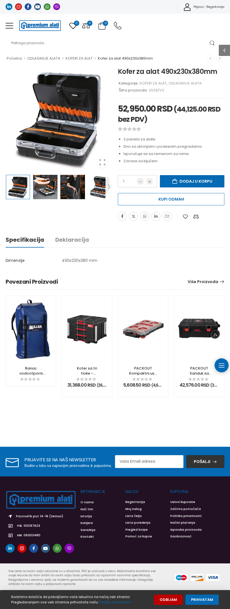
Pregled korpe (136, 529)
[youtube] (37, 6)
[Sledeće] (219, 58)
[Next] (108, 187)
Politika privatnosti (186, 516)
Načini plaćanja (182, 522)
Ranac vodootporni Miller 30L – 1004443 (31, 376)
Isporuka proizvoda (186, 529)
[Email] (167, 216)
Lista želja (133, 516)
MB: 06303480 (28, 535)
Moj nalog (133, 509)
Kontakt (87, 536)
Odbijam (168, 599)
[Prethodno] (210, 58)
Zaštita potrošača (185, 509)
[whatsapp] (47, 6)
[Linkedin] (155, 216)
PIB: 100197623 (28, 525)
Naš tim (87, 509)
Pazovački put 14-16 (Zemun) (39, 516)
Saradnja (88, 530)
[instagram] (18, 6)
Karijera (87, 523)
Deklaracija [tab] (72, 240)
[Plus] (149, 181)
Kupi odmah (171, 199)
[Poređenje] (196, 217)
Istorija (86, 516)
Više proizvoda (203, 281)
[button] (9, 25)
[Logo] (40, 25)
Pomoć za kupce (138, 536)
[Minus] (140, 181)
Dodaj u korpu (196, 181)
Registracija (135, 502)
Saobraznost (181, 536)
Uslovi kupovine (182, 502)
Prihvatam (202, 599)
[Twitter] (133, 216)
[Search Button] (212, 43)
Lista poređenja (137, 522)
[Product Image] (59, 119)
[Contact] (117, 25)
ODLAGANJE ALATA (43, 58)
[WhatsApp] (144, 216)
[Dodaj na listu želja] (185, 216)
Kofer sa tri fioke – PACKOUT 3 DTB (87, 376)
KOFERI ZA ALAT (79, 58)
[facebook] (28, 6)
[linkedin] (9, 6)
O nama (87, 502)
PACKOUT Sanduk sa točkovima (199, 373)
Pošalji (202, 461)
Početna (14, 58)
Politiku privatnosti (115, 602)
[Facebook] (122, 216)
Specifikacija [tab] (25, 240)
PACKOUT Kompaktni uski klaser (143, 373)
